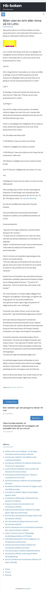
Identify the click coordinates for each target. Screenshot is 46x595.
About (7, 569)
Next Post (36, 418)
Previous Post (11, 402)
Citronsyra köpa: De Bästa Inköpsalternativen (22, 551)
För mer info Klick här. (28, 198)
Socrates (27, 588)
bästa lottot (11, 387)
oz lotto (20, 387)
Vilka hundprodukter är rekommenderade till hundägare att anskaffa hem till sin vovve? (21, 426)
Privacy (8, 572)
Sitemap (8, 575)
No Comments (8, 413)
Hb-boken (12, 6)
